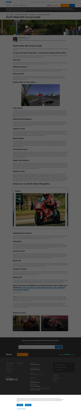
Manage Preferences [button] (22, 408)
